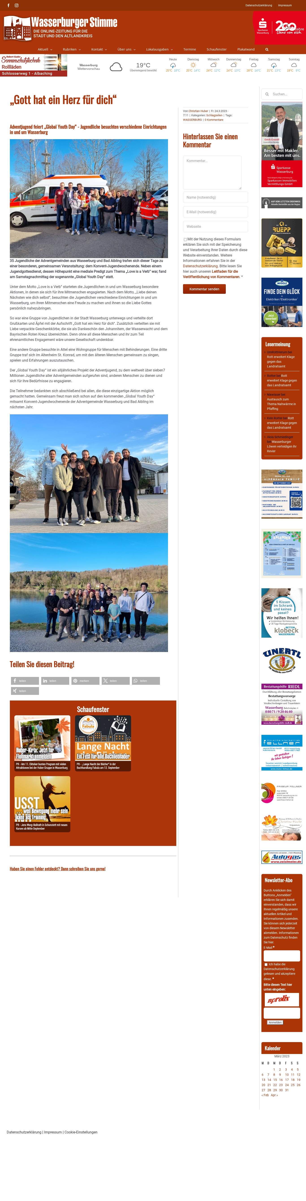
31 (287, 1090)
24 (287, 1085)
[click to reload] (282, 1000)
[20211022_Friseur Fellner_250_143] (281, 783)
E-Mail (269, 947)
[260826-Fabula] (103, 718)
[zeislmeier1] (281, 853)
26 (298, 1085)
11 (293, 1074)
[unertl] (281, 650)
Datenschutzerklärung (279, 969)
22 (275, 1085)
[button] (267, 49)
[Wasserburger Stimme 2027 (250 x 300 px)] (281, 472)
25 (293, 1085)
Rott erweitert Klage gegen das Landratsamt (281, 361)
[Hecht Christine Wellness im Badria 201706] (281, 816)
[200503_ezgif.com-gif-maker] (281, 590)
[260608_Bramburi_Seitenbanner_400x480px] (281, 531)
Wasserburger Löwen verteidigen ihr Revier (282, 446)
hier (270, 942)
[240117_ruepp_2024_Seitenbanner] (281, 220)
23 (281, 1085)
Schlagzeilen (214, 115)
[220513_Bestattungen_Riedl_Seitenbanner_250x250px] (281, 686)
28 (269, 1090)
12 (298, 1074)
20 (263, 1085)
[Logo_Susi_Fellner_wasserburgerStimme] (281, 737)
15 (275, 1080)
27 (263, 1090)
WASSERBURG (192, 119)
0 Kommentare (214, 119)
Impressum (53, 1132)
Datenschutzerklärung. (201, 266)
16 (281, 1080)
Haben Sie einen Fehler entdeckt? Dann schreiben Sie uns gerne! (58, 869)
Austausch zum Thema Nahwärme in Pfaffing (281, 404)
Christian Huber (198, 111)
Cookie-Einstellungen (81, 1132)
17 (287, 1080)
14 (269, 1080)
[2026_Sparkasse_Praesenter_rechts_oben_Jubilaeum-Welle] (279, 13)
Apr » (274, 1095)
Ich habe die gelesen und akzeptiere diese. (279, 971)
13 (263, 1080)
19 (298, 1080)
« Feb (265, 1095)
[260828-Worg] (42, 779)
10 (287, 1074)
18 (293, 1080)
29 (275, 1090)
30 (281, 1090)
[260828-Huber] (42, 718)
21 (269, 1085)
